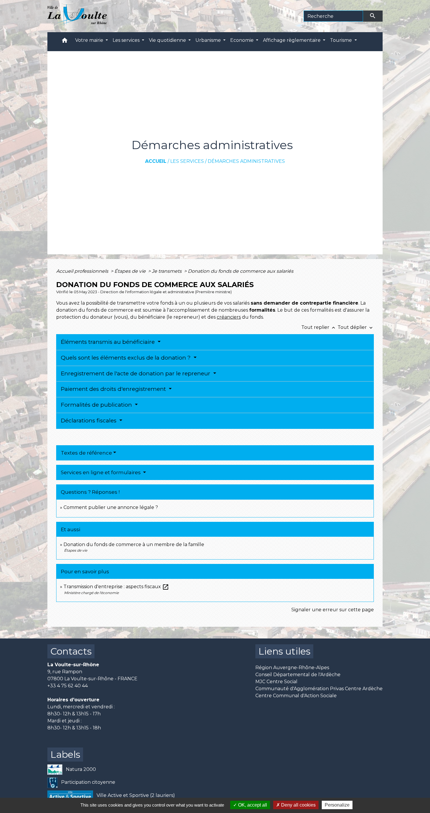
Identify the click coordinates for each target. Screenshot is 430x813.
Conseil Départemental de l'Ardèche (297, 674)
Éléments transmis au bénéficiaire (108, 342)
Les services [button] (127, 40)
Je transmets (167, 271)
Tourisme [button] (341, 40)
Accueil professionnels (82, 271)
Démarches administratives (246, 161)
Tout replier (318, 327)
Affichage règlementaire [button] (292, 40)
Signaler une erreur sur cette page (332, 609)
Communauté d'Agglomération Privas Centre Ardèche (319, 688)
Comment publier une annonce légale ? (110, 507)
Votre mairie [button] (89, 40)
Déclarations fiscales (89, 420)
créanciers (229, 317)
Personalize (337, 804)
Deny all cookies (298, 804)
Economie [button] (242, 40)
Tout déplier (356, 327)
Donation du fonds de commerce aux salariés (240, 271)
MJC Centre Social (276, 681)
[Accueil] (77, 16)
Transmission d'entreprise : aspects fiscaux (116, 586)
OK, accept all (252, 804)
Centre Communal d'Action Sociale (296, 695)
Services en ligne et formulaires (101, 472)
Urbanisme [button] (208, 40)
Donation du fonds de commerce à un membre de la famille (133, 544)
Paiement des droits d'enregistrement (114, 389)
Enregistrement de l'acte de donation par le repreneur (136, 373)
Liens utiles (284, 651)
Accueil (155, 161)
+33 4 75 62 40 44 (67, 685)
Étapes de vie (130, 271)
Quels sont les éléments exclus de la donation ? (126, 357)
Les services (187, 161)
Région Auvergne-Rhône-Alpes (292, 667)
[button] (64, 41)
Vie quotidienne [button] (168, 40)
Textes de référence (86, 453)
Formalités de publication (97, 404)
